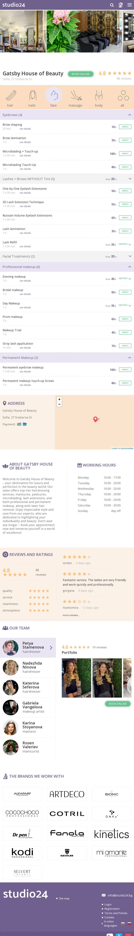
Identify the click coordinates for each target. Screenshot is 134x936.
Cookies (109, 917)
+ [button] (59, 399)
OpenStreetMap (127, 448)
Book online (81, 74)
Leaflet (114, 448)
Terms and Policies (115, 913)
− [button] (59, 404)
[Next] (127, 678)
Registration (112, 909)
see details (25, 128)
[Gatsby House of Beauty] (123, 923)
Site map (64, 898)
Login (107, 904)
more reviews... (71, 615)
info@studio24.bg (120, 895)
